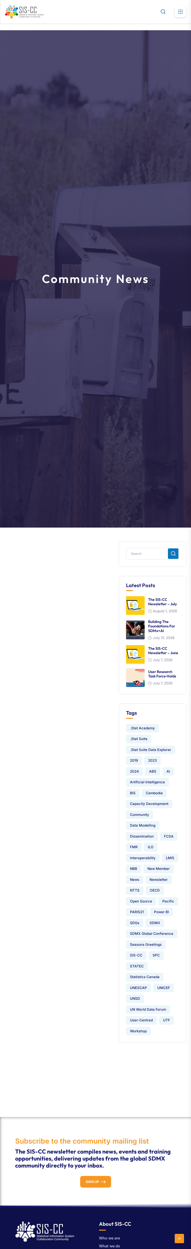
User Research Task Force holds (162, 673)
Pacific (168, 901)
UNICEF (163, 988)
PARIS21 (137, 912)
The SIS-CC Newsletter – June (163, 650)
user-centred (141, 1020)
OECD (155, 890)
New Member (158, 868)
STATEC (137, 966)
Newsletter (159, 879)
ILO (150, 847)
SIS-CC (136, 955)
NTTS (135, 890)
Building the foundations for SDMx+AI (161, 626)
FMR (134, 847)
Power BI (161, 912)
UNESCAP (138, 988)
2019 (134, 760)
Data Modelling (142, 825)
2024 (134, 771)
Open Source (141, 901)
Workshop (138, 1031)
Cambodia (154, 793)
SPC (156, 955)
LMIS (170, 858)
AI (168, 771)
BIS (133, 793)
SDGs (134, 923)
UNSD (135, 998)
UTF (166, 1020)
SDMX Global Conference (151, 933)
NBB (133, 868)
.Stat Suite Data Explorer (150, 749)
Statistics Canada (145, 977)
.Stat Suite (138, 739)
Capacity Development (149, 803)
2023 (152, 760)
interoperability (143, 858)
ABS (152, 771)
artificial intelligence (147, 782)
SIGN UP (92, 1182)
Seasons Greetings (146, 944)
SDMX (155, 923)
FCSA (169, 836)
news (134, 879)
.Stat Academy (142, 728)
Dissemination (142, 836)
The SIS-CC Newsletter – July (162, 601)
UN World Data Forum (148, 1009)
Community (139, 814)
